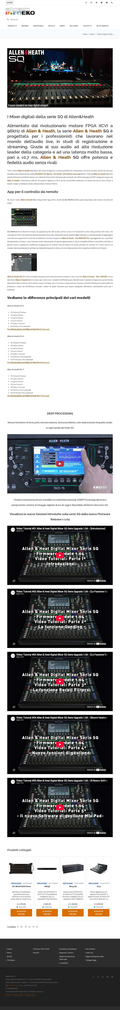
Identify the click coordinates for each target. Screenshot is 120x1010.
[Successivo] (107, 888)
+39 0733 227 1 (14, 985)
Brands (25, 26)
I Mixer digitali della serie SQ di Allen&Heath (105, 34)
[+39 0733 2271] (111, 2)
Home (85, 34)
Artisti (51, 26)
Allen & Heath (87, 130)
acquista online (21, 912)
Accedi (9, 2)
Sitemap (8, 994)
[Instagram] (91, 2)
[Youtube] (106, 2)
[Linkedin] (96, 2)
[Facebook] (86, 2)
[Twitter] (101, 2)
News (62, 26)
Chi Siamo (73, 26)
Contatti (87, 26)
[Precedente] (12, 888)
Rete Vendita (103, 26)
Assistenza (38, 26)
